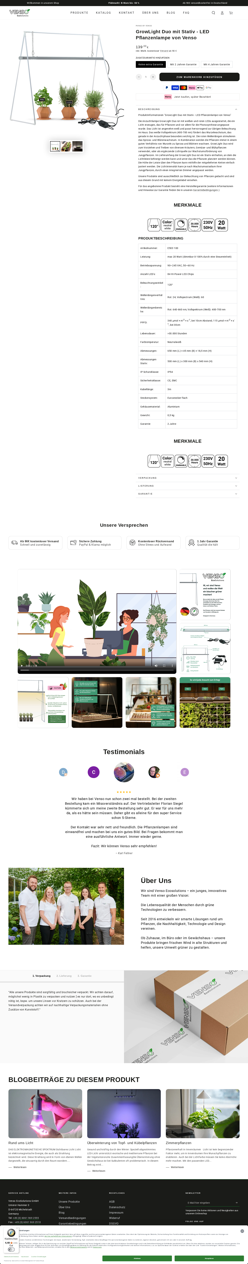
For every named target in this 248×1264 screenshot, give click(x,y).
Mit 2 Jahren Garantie (183, 65)
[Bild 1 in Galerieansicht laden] (55, 146)
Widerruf (114, 1218)
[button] (213, 13)
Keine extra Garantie (150, 65)
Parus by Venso (144, 26)
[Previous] (55, 772)
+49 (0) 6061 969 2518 (28, 1222)
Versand (164, 51)
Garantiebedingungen (205, 190)
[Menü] (17, 1229)
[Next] (192, 772)
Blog (61, 1212)
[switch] (11, 1249)
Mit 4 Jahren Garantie (216, 65)
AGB (112, 1201)
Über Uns (64, 1207)
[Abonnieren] (238, 1202)
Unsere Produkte (69, 1201)
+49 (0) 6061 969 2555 (26, 1218)
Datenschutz (117, 1207)
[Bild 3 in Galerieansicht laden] (77, 146)
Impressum (116, 1212)
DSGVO (114, 1223)
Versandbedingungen (72, 1218)
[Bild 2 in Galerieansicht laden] (66, 146)
